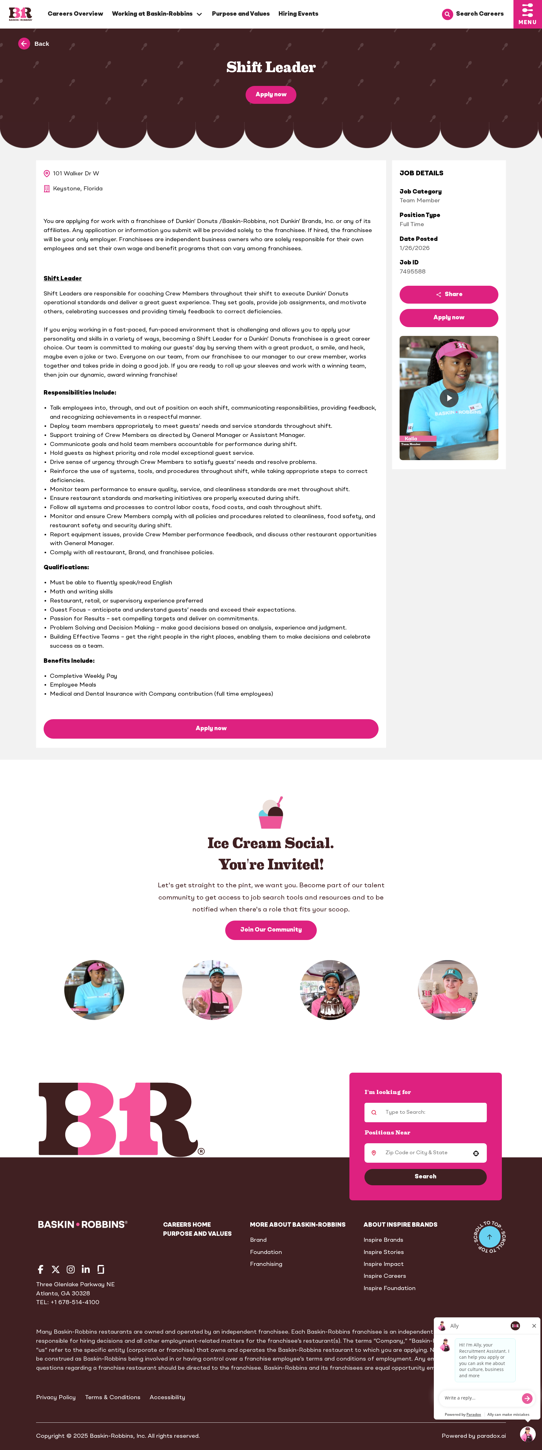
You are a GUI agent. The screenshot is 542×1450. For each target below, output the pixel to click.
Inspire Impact (384, 1264)
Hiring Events (298, 14)
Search (425, 1177)
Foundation (266, 1252)
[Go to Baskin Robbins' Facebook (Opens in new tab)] (40, 1269)
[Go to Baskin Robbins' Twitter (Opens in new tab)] (55, 1269)
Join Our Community (271, 930)
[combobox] (424, 1153)
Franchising (266, 1264)
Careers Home (187, 1225)
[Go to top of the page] (490, 1237)
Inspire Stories (384, 1252)
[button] (449, 398)
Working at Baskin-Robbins (152, 14)
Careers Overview (75, 14)
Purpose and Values (241, 14)
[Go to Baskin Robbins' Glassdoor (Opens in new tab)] (100, 1269)
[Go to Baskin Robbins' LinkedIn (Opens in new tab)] (85, 1269)
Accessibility (167, 1397)
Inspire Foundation (390, 1288)
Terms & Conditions (113, 1397)
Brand (258, 1240)
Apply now (271, 95)
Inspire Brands (383, 1240)
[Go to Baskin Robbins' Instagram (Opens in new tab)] (70, 1269)
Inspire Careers (385, 1276)
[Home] (21, 14)
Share (454, 294)
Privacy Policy (56, 1397)
